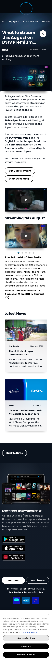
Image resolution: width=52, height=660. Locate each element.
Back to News (14, 453)
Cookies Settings (26, 638)
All (3, 21)
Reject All (26, 646)
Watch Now (37, 580)
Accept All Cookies (26, 654)
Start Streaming (19, 178)
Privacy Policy (30, 632)
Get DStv (13, 580)
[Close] (48, 614)
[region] (26, 635)
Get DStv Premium (20, 170)
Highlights (14, 21)
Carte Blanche (30, 21)
